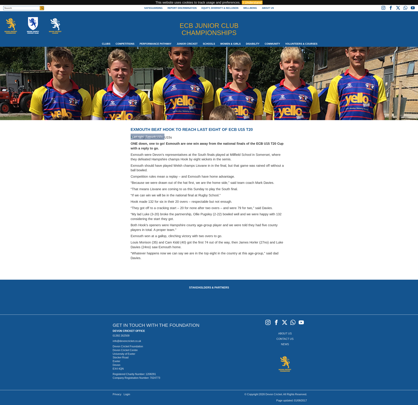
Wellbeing (250, 8)
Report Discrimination (182, 8)
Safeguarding (153, 8)
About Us (268, 8)
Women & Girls (230, 43)
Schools (209, 43)
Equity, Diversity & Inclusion (219, 8)
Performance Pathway (155, 43)
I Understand (252, 2)
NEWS (285, 344)
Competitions (125, 43)
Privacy (117, 394)
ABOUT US (285, 333)
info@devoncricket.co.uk (127, 341)
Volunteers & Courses (301, 43)
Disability (252, 43)
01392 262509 (121, 335)
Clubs (106, 43)
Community (272, 43)
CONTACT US (285, 339)
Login (127, 394)
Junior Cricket (187, 43)
